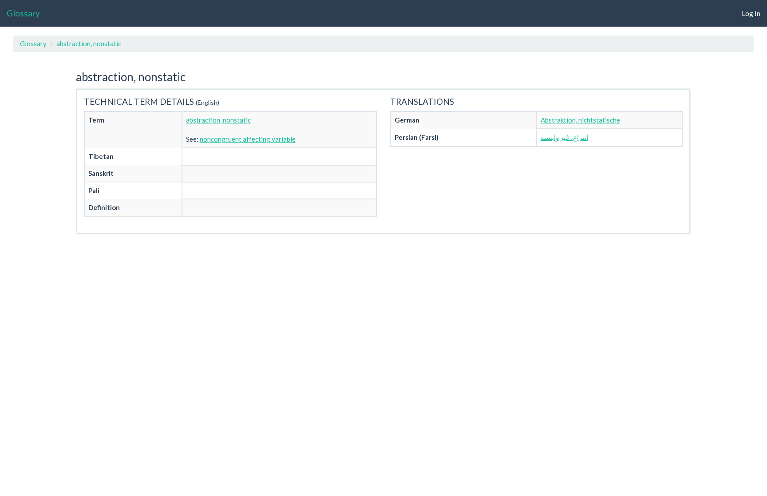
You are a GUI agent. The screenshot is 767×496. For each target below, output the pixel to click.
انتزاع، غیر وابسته (564, 137)
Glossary (23, 13)
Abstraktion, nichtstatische (580, 120)
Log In (751, 13)
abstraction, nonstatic (88, 44)
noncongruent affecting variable (248, 139)
